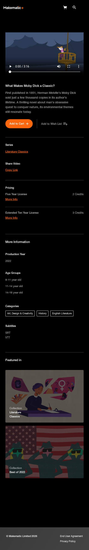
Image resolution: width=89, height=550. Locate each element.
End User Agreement (71, 536)
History (42, 313)
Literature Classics (16, 151)
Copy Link (11, 170)
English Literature (62, 313)
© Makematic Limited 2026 (21, 536)
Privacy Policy (68, 541)
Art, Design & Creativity (20, 313)
